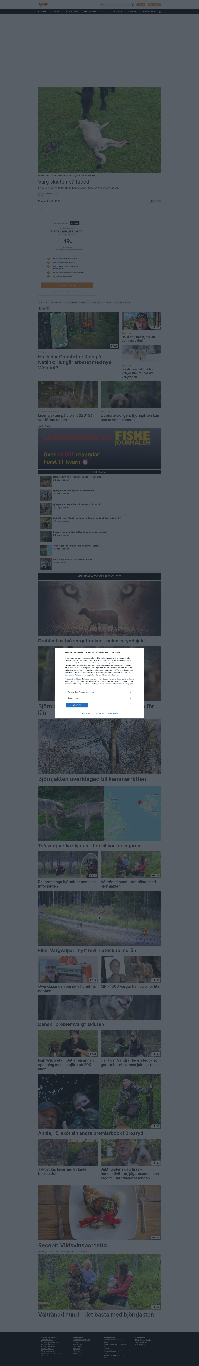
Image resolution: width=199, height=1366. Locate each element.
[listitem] (99, 692)
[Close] (139, 652)
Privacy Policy (113, 713)
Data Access (99, 713)
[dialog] (99, 683)
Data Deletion (86, 713)
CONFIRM (77, 705)
